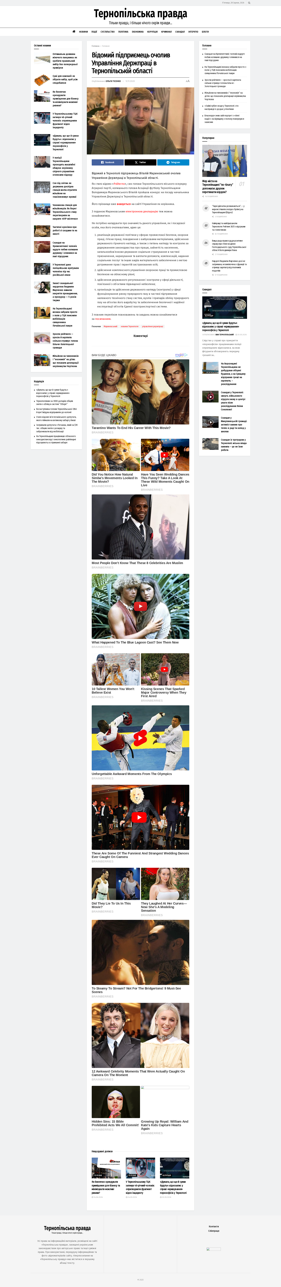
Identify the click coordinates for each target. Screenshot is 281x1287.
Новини (83, 31)
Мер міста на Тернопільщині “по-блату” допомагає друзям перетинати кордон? (217, 186)
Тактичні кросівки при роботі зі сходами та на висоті (65, 230)
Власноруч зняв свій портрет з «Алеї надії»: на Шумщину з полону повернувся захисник (224, 118)
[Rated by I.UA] (214, 1249)
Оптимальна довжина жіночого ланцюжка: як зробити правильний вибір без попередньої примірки (65, 61)
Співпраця (213, 1231)
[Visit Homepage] (140, 16)
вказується (124, 204)
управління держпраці (152, 326)
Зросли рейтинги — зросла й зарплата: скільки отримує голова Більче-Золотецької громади (65, 340)
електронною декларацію (142, 211)
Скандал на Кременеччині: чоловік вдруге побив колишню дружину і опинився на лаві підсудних (65, 249)
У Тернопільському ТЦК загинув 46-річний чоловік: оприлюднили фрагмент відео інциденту (65, 120)
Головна (95, 46)
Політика (123, 31)
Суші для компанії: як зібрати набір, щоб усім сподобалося (65, 79)
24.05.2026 (132, 1197)
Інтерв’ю (193, 31)
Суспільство (108, 31)
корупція (167, 1175)
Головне (106, 46)
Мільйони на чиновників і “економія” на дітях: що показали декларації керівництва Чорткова (225, 96)
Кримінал (166, 31)
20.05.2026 (166, 1197)
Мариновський (110, 326)
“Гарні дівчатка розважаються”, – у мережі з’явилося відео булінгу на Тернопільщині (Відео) (228, 209)
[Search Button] (249, 3)
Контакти (214, 1226)
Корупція (152, 31)
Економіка (138, 31)
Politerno (119, 183)
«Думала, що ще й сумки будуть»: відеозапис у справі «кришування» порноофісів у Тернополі (66, 142)
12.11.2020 (130, 81)
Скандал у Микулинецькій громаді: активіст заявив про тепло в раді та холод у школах (234, 424)
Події (94, 31)
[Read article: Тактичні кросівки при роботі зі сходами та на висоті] (42, 231)
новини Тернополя (129, 326)
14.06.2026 (98, 1197)
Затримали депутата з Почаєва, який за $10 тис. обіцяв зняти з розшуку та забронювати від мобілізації (57, 428)
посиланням (103, 318)
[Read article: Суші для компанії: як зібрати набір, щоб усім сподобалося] (42, 80)
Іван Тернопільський (224, 335)
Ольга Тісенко (113, 81)
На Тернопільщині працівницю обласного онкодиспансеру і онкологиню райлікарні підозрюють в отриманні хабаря (56, 439)
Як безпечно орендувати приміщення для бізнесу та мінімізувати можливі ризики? (66, 98)
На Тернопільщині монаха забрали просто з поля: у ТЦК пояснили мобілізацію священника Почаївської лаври (225, 70)
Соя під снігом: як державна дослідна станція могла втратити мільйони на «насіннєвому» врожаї (65, 190)
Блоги (205, 31)
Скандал (180, 31)
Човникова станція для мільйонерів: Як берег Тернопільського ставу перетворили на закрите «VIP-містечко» (65, 212)
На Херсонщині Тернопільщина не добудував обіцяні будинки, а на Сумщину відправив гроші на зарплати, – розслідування (233, 374)
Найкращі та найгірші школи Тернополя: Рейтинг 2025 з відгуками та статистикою (228, 226)
